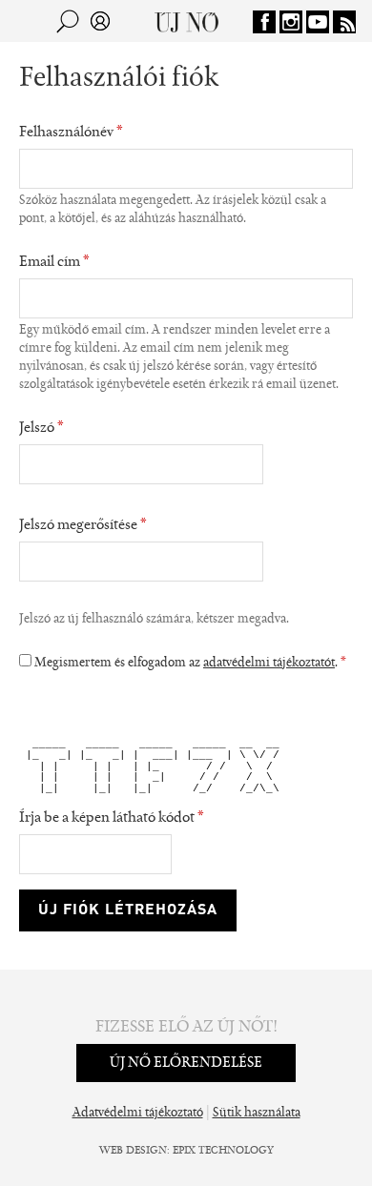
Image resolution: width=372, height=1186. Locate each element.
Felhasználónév (71, 132)
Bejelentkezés (100, 21)
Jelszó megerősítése (83, 525)
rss (344, 21)
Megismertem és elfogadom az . (190, 663)
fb (264, 21)
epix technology (223, 1150)
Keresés (68, 21)
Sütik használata (256, 1113)
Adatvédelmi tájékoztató (137, 1113)
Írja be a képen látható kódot (111, 818)
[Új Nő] (186, 21)
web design (133, 1150)
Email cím (54, 262)
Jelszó (41, 428)
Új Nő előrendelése (186, 1063)
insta (290, 21)
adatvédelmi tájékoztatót (269, 663)
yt (317, 21)
